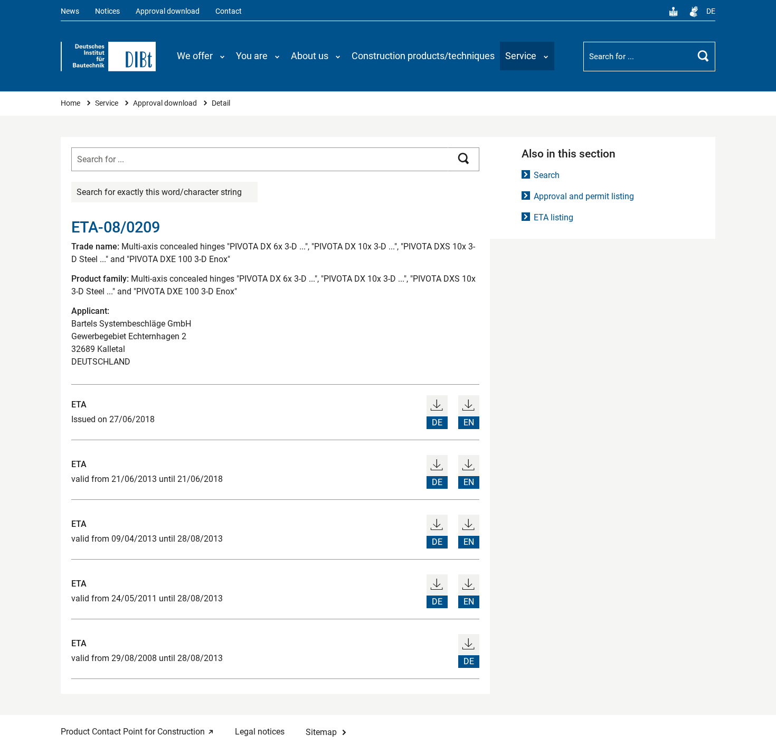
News (70, 11)
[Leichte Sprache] (673, 11)
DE (710, 11)
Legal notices (260, 732)
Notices (107, 11)
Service (107, 103)
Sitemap (321, 732)
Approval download (168, 11)
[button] (201, 56)
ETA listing (553, 217)
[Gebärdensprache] (693, 11)
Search (547, 175)
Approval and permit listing (584, 196)
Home (71, 103)
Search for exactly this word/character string (159, 192)
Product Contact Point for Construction (133, 732)
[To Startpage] (108, 56)
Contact (228, 11)
